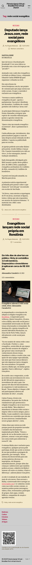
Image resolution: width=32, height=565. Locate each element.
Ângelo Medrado (12, 46)
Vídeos (4, 519)
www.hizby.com (8, 484)
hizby (6, 502)
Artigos (4, 522)
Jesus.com (7, 210)
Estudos (5, 517)
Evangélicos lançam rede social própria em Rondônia (16, 229)
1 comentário (17, 242)
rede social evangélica (19, 210)
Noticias (16, 25)
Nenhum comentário (17, 49)
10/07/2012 (25, 239)
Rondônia (5, 317)
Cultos (4, 514)
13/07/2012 (25, 46)
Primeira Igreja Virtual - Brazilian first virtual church (16, 6)
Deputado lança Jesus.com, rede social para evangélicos (16, 35)
